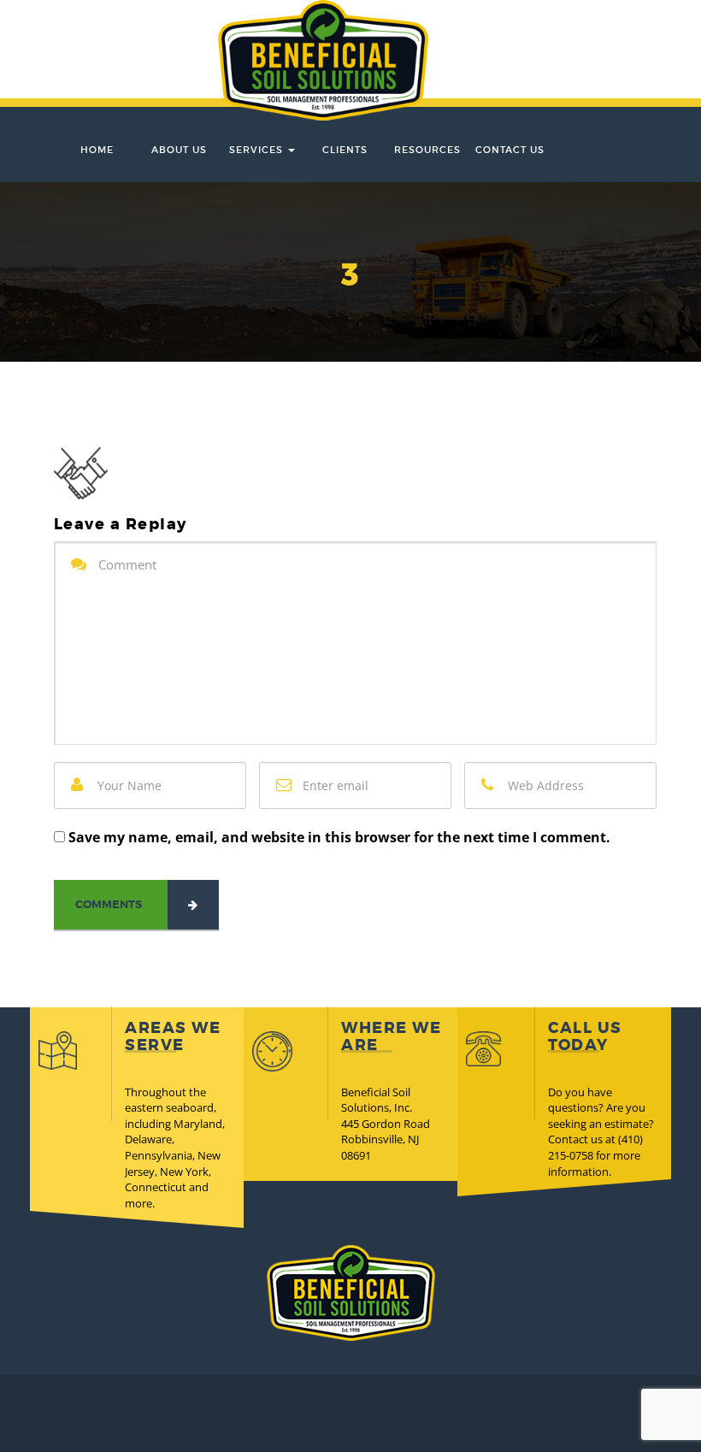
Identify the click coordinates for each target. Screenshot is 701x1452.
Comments (108, 904)
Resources (427, 150)
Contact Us (510, 150)
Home (97, 150)
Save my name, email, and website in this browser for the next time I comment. (339, 837)
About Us (179, 150)
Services (257, 150)
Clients (345, 150)
